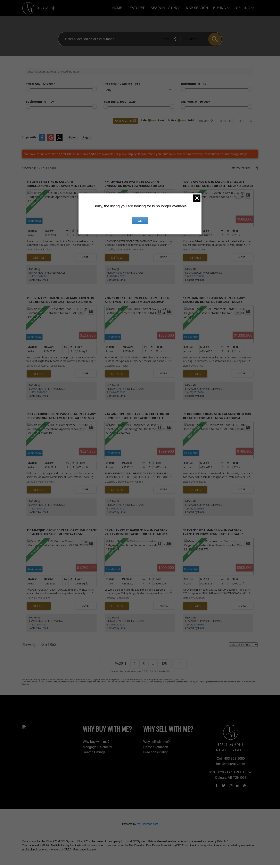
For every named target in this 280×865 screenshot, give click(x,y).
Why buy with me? (96, 741)
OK (140, 220)
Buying (219, 8)
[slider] (28, 89)
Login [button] (86, 137)
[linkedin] (238, 785)
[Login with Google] (50, 140)
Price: (40, 84)
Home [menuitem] (117, 8)
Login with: (29, 137)
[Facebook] (217, 785)
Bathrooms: (40, 101)
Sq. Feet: (195, 101)
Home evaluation (155, 747)
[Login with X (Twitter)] (59, 140)
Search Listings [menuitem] (166, 8)
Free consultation (155, 752)
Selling (243, 8)
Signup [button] (72, 137)
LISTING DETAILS (39, 257)
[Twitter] (224, 785)
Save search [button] (123, 121)
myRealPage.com (147, 823)
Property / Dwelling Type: (122, 84)
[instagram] (230, 785)
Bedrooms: (194, 84)
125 (164, 663)
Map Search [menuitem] (197, 8)
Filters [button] (243, 121)
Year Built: (119, 101)
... (153, 663)
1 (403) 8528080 (37, 276)
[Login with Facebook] (42, 140)
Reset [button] (224, 121)
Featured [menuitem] (136, 8)
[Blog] (245, 785)
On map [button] (204, 121)
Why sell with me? (156, 741)
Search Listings (94, 752)
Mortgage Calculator (97, 747)
